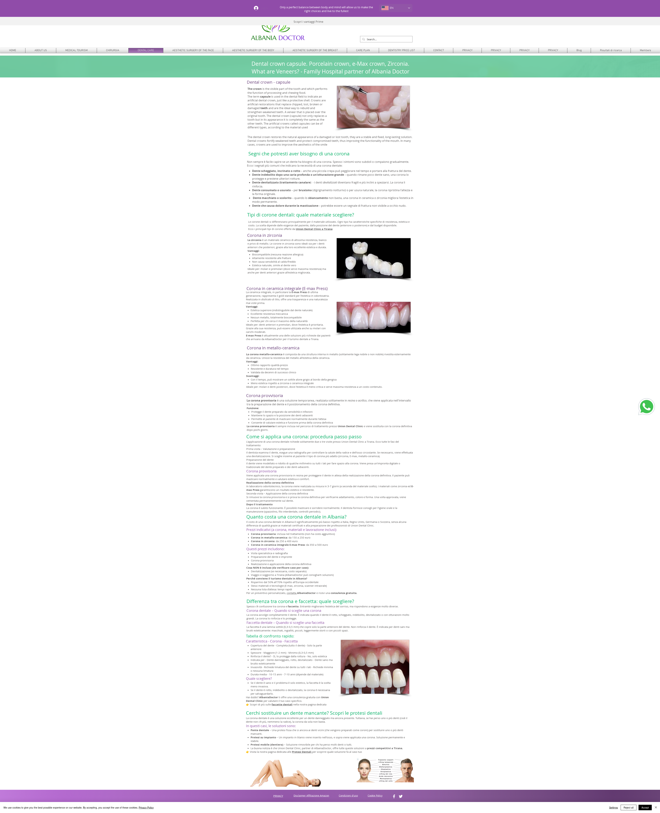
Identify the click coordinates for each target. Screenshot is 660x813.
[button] (113, 50)
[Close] (656, 807)
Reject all (629, 807)
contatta (292, 593)
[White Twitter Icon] (400, 796)
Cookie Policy (375, 795)
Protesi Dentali (302, 752)
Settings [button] (613, 807)
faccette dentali (282, 704)
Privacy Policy (146, 807)
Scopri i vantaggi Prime (308, 22)
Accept (645, 807)
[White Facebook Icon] (394, 796)
